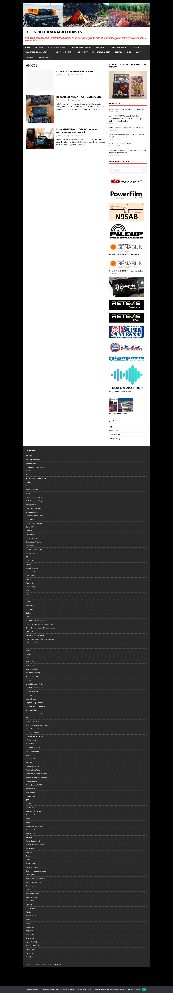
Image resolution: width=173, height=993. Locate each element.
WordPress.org (114, 438)
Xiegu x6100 (30, 938)
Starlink (28, 890)
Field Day (29, 579)
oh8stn (28, 755)
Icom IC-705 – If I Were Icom (120, 143)
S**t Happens (31, 848)
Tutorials (29, 905)
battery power (31, 504)
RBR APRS (29, 819)
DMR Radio (30, 561)
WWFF (28, 923)
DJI (27, 557)
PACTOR (29, 762)
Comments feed (115, 434)
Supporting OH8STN (101, 52)
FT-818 (28, 594)
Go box (28, 613)
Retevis (28, 822)
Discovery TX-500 (32, 538)
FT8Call (28, 602)
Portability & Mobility (33, 766)
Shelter (28, 856)
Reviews (29, 837)
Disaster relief (31, 534)
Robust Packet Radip (33, 841)
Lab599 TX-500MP (32, 691)
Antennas (100, 47)
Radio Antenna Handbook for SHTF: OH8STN (126, 128)
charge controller (32, 512)
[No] (170, 989)
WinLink (28, 912)
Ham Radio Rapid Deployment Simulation (40, 639)
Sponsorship (30, 886)
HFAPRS (28, 647)
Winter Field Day (31, 916)
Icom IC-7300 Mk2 (32, 669)
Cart (138, 52)
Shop (129, 52)
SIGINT (28, 860)
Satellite (29, 852)
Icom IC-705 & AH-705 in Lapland (75, 71)
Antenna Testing (32, 489)
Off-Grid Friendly (32, 744)
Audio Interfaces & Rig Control (36, 501)
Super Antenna (31, 897)
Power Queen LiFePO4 (81, 47)
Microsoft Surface (32, 721)
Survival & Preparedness (35, 901)
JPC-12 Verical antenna (34, 676)
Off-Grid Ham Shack (56, 47)
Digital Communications (34, 523)
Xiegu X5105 (30, 934)
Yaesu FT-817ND (31, 942)
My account (44, 57)
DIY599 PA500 (30, 553)
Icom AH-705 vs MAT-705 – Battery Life (78, 96)
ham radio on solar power (35, 635)
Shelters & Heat (63, 52)
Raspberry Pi (30, 815)
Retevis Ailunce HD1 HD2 (34, 826)
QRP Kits (29, 804)
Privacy (118, 52)
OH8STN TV (83, 52)
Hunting (28, 654)
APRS (28, 493)
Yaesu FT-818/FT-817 (33, 946)
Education (29, 564)
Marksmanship (31, 710)
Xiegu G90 (29, 931)
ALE (27, 475)
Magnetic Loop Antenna (34, 703)
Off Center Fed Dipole (33, 729)
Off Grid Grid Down (32, 732)
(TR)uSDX (29, 456)
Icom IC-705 (30, 665)
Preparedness (31, 792)
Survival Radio (119, 47)
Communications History (34, 516)
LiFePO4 (29, 695)
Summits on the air (32, 893)
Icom (27, 658)
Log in (111, 426)
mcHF (28, 718)
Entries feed (113, 430)
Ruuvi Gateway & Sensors (35, 845)
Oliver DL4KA (30, 759)
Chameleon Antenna (33, 508)
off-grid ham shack (32, 751)
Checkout (29, 57)
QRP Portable (30, 807)
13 (84, 100)
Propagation (30, 796)
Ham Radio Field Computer (37, 52)
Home (27, 47)
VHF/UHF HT (137, 47)
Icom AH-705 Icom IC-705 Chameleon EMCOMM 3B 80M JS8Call (77, 131)
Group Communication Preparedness (39, 624)
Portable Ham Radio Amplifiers (37, 777)
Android (29, 482)
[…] (101, 109)
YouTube (29, 957)
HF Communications (33, 643)
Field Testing (30, 587)
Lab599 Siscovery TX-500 (34, 688)
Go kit (28, 617)
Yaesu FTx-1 (30, 953)
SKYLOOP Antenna (32, 867)
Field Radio (30, 583)
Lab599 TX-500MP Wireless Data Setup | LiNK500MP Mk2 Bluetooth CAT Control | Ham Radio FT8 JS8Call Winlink (127, 118)
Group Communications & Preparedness (40, 628)
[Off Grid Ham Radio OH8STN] (86, 26)
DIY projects (30, 546)
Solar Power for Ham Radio (35, 878)
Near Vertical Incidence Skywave (37, 725)
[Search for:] (128, 170)
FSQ (27, 590)
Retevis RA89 (30, 833)
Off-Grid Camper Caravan (35, 736)
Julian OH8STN (75, 75)
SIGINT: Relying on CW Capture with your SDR (126, 109)
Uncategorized (31, 908)
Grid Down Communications (36, 620)
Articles (39, 47)
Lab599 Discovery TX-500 (34, 684)
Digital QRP (30, 527)
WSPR (28, 919)
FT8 (27, 598)
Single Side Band (32, 863)
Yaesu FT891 (30, 949)
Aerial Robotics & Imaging (35, 467)
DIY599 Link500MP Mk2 (34, 549)
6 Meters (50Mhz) (32, 463)
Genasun (29, 609)
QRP (27, 800)
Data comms (30, 519)
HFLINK (28, 650)
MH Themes (58, 964)
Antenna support (32, 486)
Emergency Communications (36, 572)
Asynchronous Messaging (35, 497)
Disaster (29, 531)
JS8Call (28, 680)
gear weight (30, 605)
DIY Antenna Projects (33, 542)
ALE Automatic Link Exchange (36, 478)
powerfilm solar (31, 789)
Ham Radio (30, 632)
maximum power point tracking (37, 714)
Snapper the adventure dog (36, 871)
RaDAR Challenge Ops (34, 811)
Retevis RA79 (30, 830)
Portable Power (31, 781)
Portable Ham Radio (33, 770)
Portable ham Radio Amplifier (36, 774)
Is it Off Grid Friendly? (33, 673)
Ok (144, 989)
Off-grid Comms (31, 740)
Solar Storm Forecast (33, 882)
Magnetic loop (31, 699)
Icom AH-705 (30, 661)
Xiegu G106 (30, 927)
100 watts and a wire (33, 460)
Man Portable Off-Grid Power (36, 706)
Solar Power (30, 875)
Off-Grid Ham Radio (33, 747)
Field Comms (30, 576)
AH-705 (28, 471)
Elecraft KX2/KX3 (32, 568)
